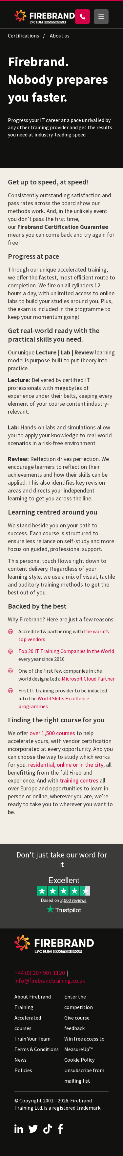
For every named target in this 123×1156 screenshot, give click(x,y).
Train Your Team (32, 1038)
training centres (79, 780)
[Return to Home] (44, 17)
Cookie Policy (79, 1059)
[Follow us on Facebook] (60, 1129)
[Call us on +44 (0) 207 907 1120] (82, 16)
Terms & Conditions (36, 1049)
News (20, 1059)
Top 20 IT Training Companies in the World (66, 651)
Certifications (23, 35)
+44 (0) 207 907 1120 (39, 972)
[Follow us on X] (33, 1129)
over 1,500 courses (52, 733)
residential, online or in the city (65, 764)
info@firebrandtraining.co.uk (49, 980)
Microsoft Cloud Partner (88, 678)
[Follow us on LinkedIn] (18, 1129)
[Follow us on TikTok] (47, 1129)
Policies (23, 1070)
